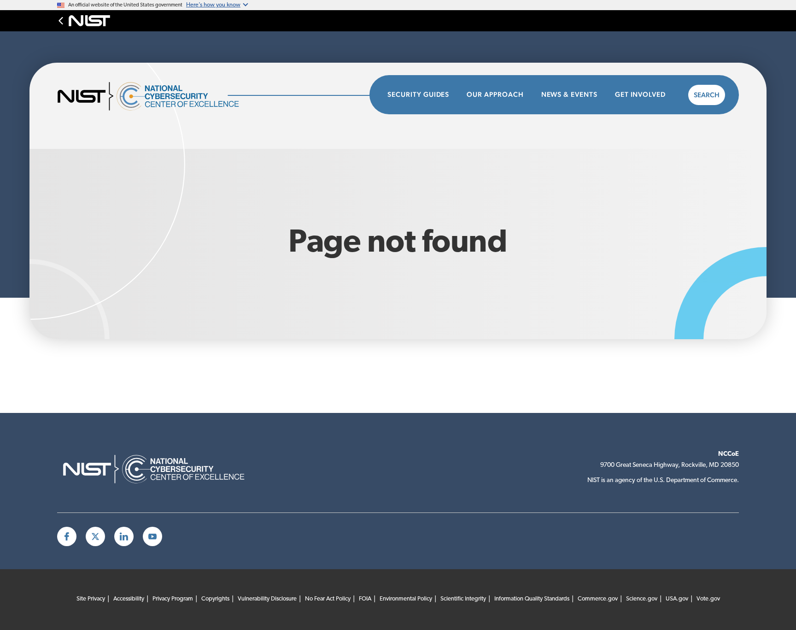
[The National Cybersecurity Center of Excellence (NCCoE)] (160, 95)
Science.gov (641, 599)
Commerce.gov (598, 599)
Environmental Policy (406, 599)
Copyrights (215, 599)
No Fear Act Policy (328, 599)
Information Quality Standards (531, 599)
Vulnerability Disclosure (267, 599)
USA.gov (677, 599)
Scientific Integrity (463, 599)
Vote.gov (708, 599)
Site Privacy (90, 599)
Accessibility (128, 599)
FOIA (365, 599)
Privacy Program (172, 599)
